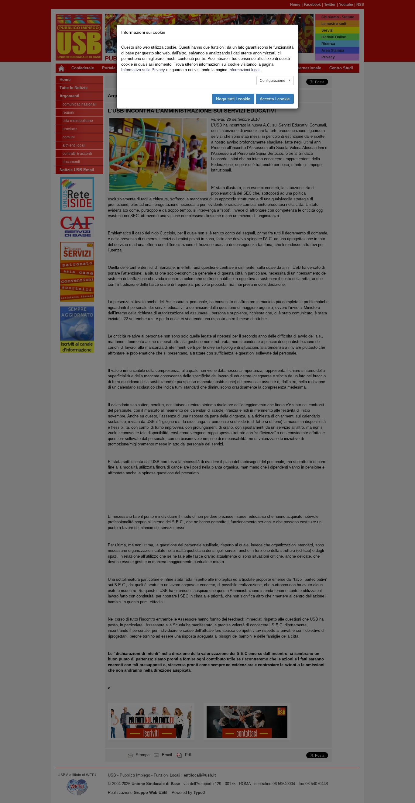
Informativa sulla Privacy (143, 69)
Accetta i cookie (275, 98)
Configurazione (273, 80)
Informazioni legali (244, 69)
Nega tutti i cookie (233, 98)
